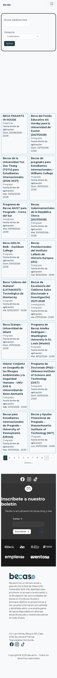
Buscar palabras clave (15, 20)
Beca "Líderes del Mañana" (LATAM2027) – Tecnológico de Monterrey (14, 290)
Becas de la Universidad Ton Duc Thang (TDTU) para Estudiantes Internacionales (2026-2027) (13, 169)
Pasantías (8, 123)
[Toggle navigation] (51, 3)
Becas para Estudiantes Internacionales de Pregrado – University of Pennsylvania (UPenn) (13, 425)
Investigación (38, 304)
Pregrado (8, 184)
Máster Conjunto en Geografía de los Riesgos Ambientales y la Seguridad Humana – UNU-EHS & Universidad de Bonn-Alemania (14, 378)
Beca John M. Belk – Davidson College (13, 247)
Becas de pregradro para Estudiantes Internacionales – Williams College (42, 166)
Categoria (9, 32)
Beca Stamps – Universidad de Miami (13, 328)
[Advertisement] (28, 83)
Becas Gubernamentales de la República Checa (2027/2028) (43, 212)
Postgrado (36, 138)
